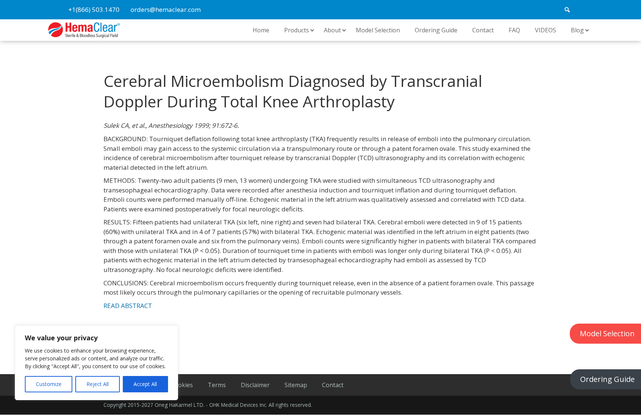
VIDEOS (545, 30)
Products (296, 30)
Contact (483, 30)
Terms (217, 385)
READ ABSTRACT (127, 305)
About (332, 30)
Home (261, 30)
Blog (577, 30)
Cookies (182, 385)
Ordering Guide (607, 379)
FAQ (514, 30)
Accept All (145, 384)
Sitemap (296, 385)
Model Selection (378, 30)
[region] (96, 362)
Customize (49, 384)
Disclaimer (255, 385)
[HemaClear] (84, 29)
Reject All (97, 384)
